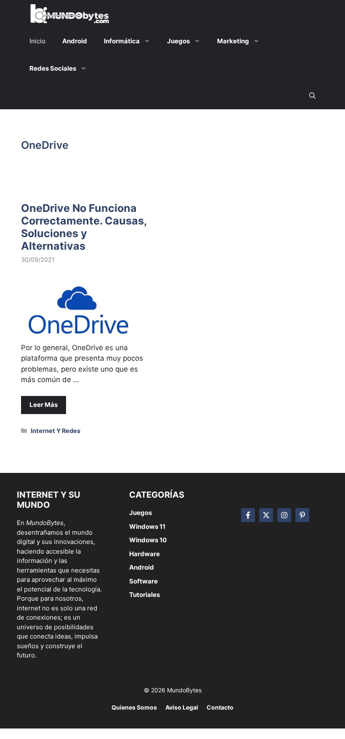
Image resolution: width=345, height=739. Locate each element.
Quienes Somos (134, 707)
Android (141, 567)
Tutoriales (144, 595)
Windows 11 (147, 526)
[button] (312, 95)
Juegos (140, 513)
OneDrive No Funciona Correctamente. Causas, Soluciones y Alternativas (84, 227)
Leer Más (43, 405)
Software (143, 581)
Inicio (37, 41)
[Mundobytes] (68, 13)
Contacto (220, 707)
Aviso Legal (181, 707)
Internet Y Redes (55, 430)
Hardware (144, 554)
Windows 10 (148, 540)
